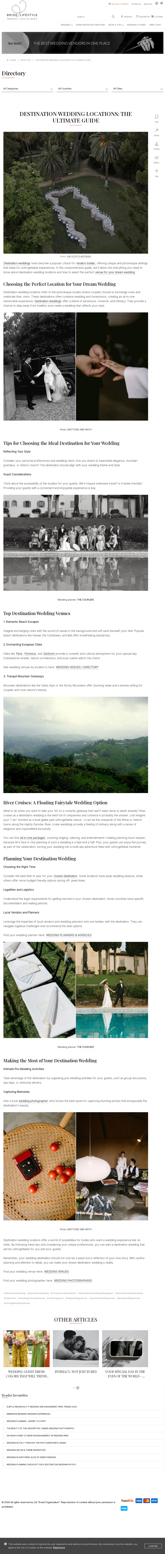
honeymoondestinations (64, 1293)
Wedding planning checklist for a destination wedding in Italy (41, 1464)
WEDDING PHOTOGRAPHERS (73, 1280)
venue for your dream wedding (115, 272)
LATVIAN (159, 17)
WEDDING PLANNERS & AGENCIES (69, 935)
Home (13, 60)
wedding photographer (33, 1101)
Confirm (153, 1546)
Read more (59, 1547)
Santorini (49, 653)
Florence (30, 653)
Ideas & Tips (114, 24)
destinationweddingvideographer (96, 1293)
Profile (128, 17)
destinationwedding (15, 1293)
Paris (19, 653)
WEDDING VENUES (56, 1271)
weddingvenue (56, 1298)
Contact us (136, 4)
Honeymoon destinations (90, 24)
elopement (10, 1298)
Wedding (65, 24)
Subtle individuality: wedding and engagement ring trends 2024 (42, 1407)
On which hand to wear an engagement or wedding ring (37, 1435)
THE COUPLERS (85, 599)
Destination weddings (17, 263)
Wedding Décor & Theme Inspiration (26, 1450)
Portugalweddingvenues (17, 1303)
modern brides (85, 263)
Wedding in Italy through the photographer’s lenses (36, 1443)
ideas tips (26, 60)
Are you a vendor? (120, 4)
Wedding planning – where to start (26, 1421)
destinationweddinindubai (130, 1293)
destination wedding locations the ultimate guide (63, 60)
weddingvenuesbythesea (32, 1298)
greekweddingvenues (129, 1298)
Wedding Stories (136, 24)
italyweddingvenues (77, 1298)
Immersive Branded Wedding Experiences (28, 1414)
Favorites (144, 17)
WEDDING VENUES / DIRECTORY (77, 667)
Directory (155, 24)
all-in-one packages (32, 837)
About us (148, 4)
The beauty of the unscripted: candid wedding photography (40, 1428)
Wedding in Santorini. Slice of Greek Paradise (31, 1457)
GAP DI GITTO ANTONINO (79, 256)
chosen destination (65, 876)
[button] (73, 1387)
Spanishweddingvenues (103, 1298)
